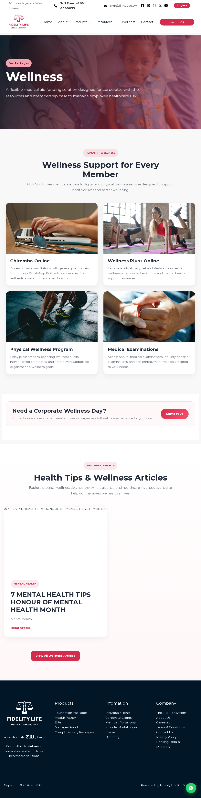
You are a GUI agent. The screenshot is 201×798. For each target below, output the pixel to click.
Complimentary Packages (74, 732)
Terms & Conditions (170, 727)
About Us (163, 718)
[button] (89, 22)
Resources (104, 22)
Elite (58, 722)
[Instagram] (148, 5)
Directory (112, 737)
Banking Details (168, 742)
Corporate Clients (118, 718)
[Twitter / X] (160, 5)
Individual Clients (117, 713)
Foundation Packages (71, 713)
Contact (147, 22)
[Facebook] (142, 5)
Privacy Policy (166, 737)
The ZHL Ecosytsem (171, 713)
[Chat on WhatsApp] (191, 788)
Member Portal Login (121, 722)
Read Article (20, 628)
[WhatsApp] (154, 5)
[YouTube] (166, 5)
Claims (110, 732)
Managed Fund (66, 727)
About (63, 22)
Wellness (128, 22)
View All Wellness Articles (55, 656)
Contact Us (175, 414)
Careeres (163, 722)
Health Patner (65, 718)
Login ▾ (182, 5)
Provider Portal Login (121, 727)
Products (80, 22)
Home (47, 22)
